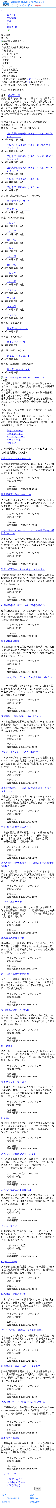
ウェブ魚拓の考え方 (11, 1498)
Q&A (32, 1494)
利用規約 (34, 1498)
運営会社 (6, 1501)
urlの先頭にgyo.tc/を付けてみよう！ (27, 1)
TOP (4, 1494)
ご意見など (35, 1501)
